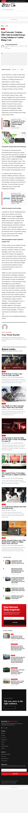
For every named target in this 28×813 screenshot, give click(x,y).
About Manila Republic (5, 754)
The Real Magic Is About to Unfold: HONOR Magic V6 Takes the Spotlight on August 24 (14, 439)
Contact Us (3, 756)
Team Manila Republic (12, 44)
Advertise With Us (9, 707)
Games (2, 744)
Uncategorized (14, 644)
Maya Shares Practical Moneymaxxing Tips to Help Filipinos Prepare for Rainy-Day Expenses (17, 570)
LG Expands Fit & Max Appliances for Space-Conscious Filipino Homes (17, 1)
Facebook (14, 69)
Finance (3, 741)
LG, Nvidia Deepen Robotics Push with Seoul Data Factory (14, 507)
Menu (2, 14)
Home (2, 25)
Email (22, 69)
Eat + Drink (3, 737)
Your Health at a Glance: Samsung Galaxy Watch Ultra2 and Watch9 (13, 407)
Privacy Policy (4, 760)
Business (13, 655)
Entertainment (14, 679)
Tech (7, 25)
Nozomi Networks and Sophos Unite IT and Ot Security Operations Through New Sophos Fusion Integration (18, 198)
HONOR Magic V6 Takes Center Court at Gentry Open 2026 (12, 374)
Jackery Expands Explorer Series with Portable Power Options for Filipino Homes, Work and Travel (14, 542)
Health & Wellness (4, 746)
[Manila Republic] (8, 5)
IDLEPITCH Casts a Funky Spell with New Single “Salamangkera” (17, 597)
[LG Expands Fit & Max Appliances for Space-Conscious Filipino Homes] (6, 123)
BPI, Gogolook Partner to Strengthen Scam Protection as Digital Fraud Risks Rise (14, 474)
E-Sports (3, 735)
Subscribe (14, 622)
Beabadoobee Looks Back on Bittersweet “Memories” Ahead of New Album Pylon (18, 589)
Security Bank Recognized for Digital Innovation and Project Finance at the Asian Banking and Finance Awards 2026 (18, 580)
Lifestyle (3, 748)
